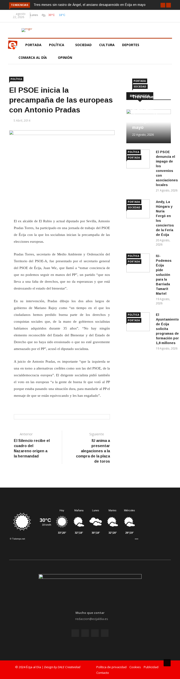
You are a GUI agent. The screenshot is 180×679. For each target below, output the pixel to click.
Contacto (102, 673)
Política (57, 45)
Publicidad (151, 667)
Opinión (65, 57)
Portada (33, 45)
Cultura (107, 45)
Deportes (130, 45)
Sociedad (83, 45)
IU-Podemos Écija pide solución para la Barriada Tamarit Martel (164, 274)
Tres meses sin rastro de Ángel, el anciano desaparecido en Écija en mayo (90, 5)
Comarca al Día (33, 57)
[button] (163, 5)
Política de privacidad (111, 667)
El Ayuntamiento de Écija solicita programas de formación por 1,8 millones (167, 329)
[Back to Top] (167, 662)
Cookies (135, 667)
